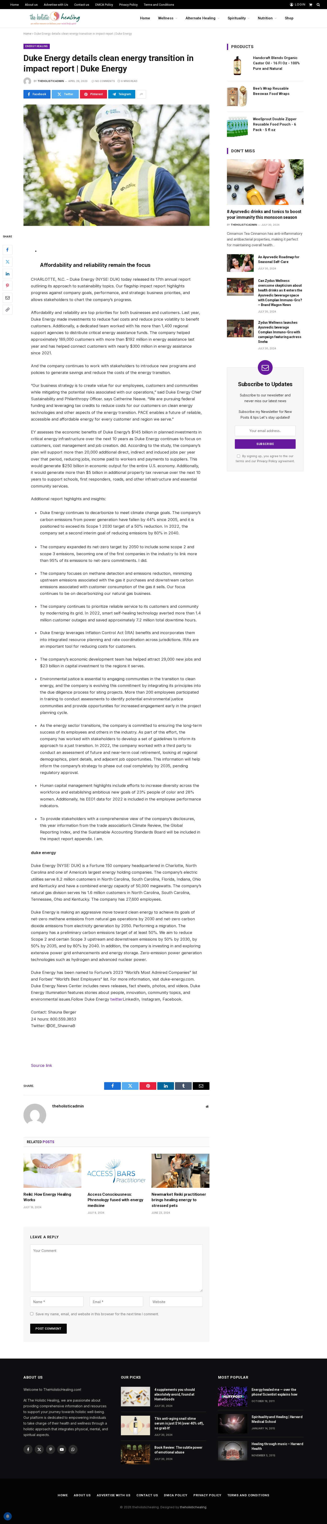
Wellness (165, 18)
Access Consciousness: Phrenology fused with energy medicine (115, 1200)
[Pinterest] (7, 285)
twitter (116, 999)
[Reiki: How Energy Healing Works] (52, 1171)
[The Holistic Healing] (54, 18)
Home (14, 4)
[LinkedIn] (7, 274)
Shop (289, 18)
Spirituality (237, 18)
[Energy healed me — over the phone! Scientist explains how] (232, 1396)
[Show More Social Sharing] (141, 94)
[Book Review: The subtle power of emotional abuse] (135, 1454)
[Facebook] (7, 250)
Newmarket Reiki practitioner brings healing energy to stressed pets (179, 1200)
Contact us (81, 4)
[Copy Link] (7, 309)
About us (31, 4)
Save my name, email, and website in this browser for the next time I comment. (97, 1314)
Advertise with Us (56, 4)
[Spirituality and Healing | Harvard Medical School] (232, 1423)
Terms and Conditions (159, 4)
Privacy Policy (128, 4)
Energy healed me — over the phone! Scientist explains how (274, 1392)
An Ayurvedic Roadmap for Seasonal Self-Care (278, 259)
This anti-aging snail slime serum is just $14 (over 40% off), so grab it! (179, 1423)
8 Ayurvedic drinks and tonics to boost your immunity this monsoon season (264, 214)
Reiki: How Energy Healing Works (47, 1197)
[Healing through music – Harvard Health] (232, 1450)
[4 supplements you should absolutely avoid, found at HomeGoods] (135, 1396)
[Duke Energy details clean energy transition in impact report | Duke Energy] (116, 165)
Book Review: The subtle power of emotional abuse (178, 1450)
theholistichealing (193, 1507)
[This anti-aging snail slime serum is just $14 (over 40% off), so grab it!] (135, 1425)
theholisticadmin (51, 81)
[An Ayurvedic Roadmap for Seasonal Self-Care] (240, 263)
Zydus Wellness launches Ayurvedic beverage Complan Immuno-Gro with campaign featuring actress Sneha (279, 332)
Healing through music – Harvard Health (277, 1446)
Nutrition (265, 18)
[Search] (318, 4)
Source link (41, 1065)
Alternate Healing (200, 18)
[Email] (7, 297)
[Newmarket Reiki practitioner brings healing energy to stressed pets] (180, 1171)
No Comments (105, 81)
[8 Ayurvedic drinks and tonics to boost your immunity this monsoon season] (265, 182)
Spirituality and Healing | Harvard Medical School (277, 1419)
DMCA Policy (104, 4)
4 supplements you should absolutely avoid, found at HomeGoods (174, 1394)
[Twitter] (7, 262)
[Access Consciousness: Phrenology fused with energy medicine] (117, 1171)
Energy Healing (36, 46)
